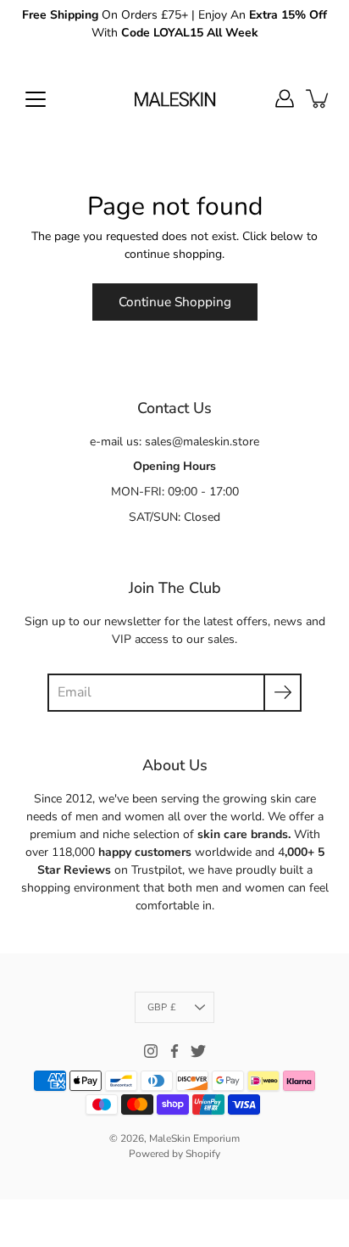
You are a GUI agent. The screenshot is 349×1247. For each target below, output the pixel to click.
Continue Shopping (175, 301)
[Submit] (282, 693)
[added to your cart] (318, 98)
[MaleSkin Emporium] (174, 98)
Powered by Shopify (174, 1153)
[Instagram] (150, 1051)
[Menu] (35, 99)
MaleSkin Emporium (194, 1138)
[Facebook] (174, 1051)
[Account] (284, 98)
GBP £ (161, 1007)
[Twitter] (198, 1051)
